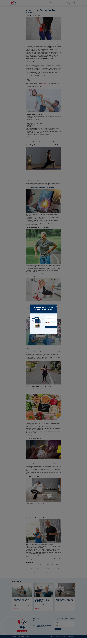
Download (51, 327)
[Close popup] (55, 306)
